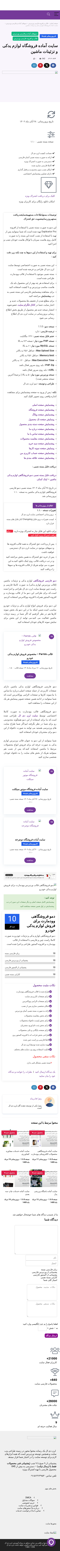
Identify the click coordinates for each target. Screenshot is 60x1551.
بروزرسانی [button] (47, 218)
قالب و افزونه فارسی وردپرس (38, 23)
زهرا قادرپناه (36, 1098)
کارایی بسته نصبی (49, 1277)
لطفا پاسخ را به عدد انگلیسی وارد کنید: (40, 1324)
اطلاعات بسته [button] (36, 214)
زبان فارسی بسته (49, 1269)
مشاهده (30, 676)
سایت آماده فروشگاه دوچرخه (30, 839)
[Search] (48, 14)
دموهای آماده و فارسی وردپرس (16, 23)
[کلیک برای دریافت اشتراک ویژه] (48, 185)
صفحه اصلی (54, 23)
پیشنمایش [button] (24, 214)
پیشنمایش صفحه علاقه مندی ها (39, 458)
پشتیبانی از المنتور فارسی (45, 1274)
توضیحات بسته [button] (49, 214)
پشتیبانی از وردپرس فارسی (44, 1272)
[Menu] (56, 14)
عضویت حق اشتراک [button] (33, 218)
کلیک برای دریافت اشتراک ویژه (40, 196)
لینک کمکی (42, 479)
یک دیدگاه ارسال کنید (45, 1071)
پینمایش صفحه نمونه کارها (41, 448)
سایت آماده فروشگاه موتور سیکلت (30, 789)
